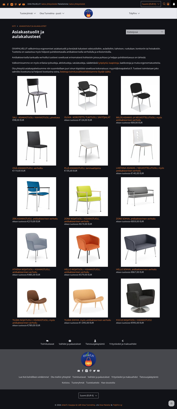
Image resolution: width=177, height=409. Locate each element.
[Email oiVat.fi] (4, 5)
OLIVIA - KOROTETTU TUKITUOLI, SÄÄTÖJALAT (87, 117)
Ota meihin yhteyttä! (61, 377)
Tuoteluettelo (92, 382)
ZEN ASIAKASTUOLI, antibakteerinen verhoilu (35, 218)
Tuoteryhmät (26, 13)
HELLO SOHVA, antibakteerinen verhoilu (136, 269)
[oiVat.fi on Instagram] (12, 5)
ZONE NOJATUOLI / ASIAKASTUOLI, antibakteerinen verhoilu (81, 220)
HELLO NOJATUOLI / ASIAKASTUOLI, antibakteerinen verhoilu (82, 270)
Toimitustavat (79, 377)
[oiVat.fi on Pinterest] (16, 5)
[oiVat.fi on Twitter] (20, 5)
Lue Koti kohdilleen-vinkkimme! (34, 377)
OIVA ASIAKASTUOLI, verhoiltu (27, 168)
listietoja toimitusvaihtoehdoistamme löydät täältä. (85, 71)
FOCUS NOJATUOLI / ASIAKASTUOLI (134, 320)
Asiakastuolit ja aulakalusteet (32, 26)
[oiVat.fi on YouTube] (24, 5)
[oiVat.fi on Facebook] (8, 5)
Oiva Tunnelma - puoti (50, 13)
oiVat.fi (64, 405)
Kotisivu (66, 382)
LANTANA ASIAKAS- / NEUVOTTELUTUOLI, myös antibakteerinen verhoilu (140, 169)
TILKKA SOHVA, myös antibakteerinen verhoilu (87, 320)
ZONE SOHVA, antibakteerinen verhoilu (135, 218)
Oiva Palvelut (105, 405)
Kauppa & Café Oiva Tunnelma (81, 405)
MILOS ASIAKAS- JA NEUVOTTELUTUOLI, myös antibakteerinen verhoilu (139, 118)
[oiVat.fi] (88, 13)
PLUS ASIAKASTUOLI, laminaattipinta (82, 168)
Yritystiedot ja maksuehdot (124, 377)
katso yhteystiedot (49, 4)
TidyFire (133, 13)
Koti (14, 26)
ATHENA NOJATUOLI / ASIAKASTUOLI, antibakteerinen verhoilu (31, 270)
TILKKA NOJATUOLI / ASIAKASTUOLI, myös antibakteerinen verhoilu (33, 321)
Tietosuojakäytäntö (149, 377)
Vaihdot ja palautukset (99, 377)
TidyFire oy (117, 405)
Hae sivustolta (108, 382)
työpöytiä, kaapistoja (108, 62)
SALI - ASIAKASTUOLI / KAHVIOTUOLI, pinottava (36, 117)
